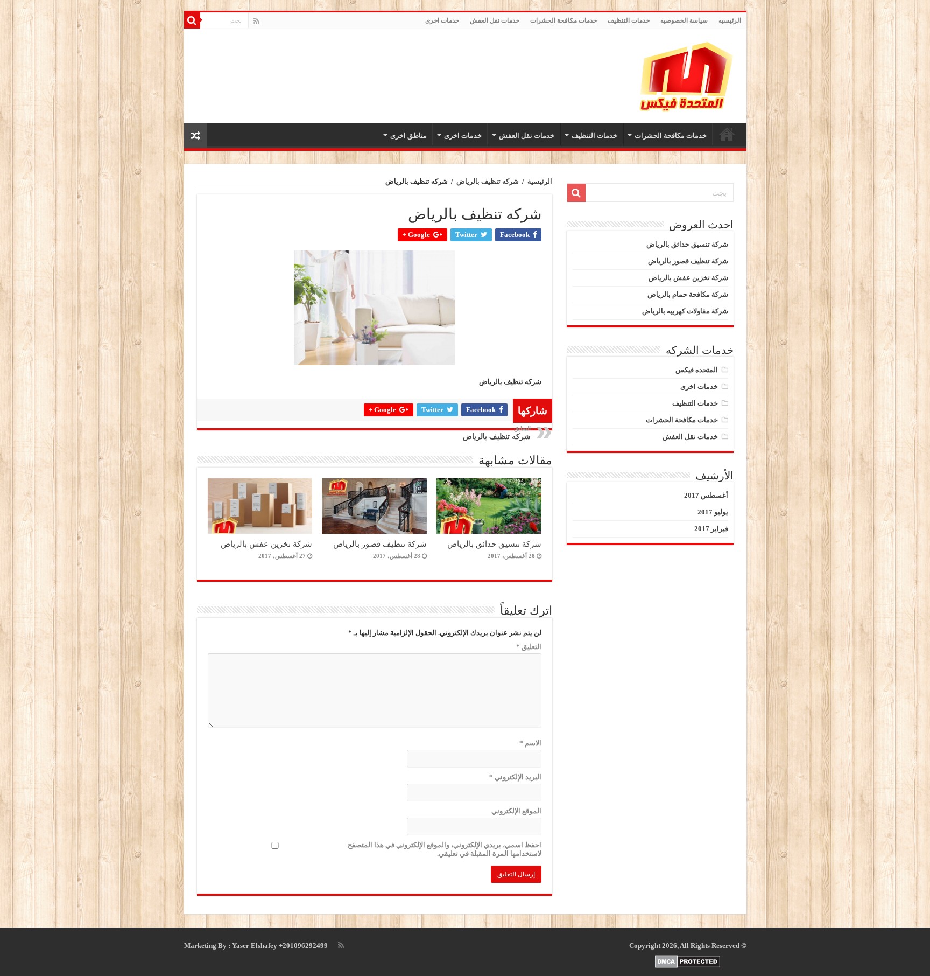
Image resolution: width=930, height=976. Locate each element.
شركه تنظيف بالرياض (487, 181)
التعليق (528, 647)
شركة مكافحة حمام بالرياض (687, 294)
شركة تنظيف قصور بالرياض (380, 543)
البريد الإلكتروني (515, 777)
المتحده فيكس (696, 370)
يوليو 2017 (713, 512)
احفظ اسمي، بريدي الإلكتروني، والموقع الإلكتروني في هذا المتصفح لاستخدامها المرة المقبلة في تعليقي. (444, 849)
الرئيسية (539, 181)
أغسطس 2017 (706, 495)
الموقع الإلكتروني (516, 811)
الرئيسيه (729, 20)
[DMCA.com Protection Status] (687, 961)
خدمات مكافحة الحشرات (563, 20)
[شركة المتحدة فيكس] (687, 76)
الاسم (530, 743)
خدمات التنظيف (629, 20)
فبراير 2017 (711, 529)
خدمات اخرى (442, 20)
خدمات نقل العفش (494, 20)
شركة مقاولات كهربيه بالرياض (685, 311)
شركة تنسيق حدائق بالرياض (494, 543)
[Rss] (256, 21)
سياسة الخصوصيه (684, 20)
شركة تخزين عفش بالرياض (266, 543)
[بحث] (192, 20)
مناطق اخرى (408, 135)
